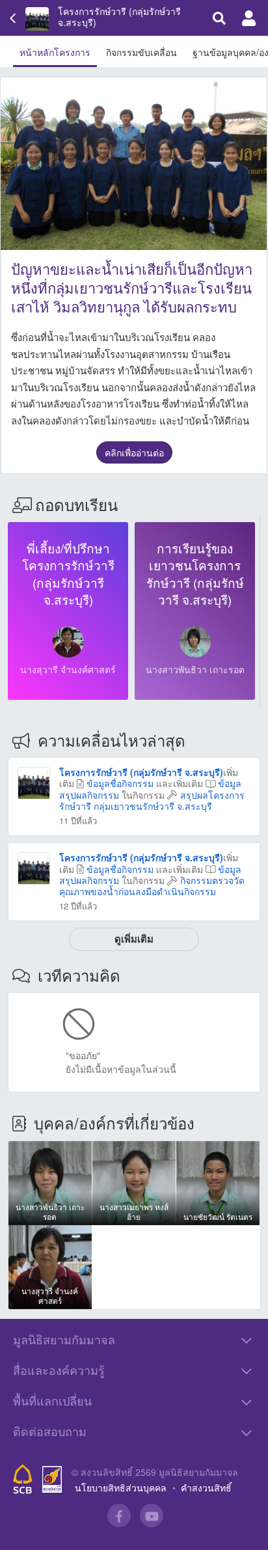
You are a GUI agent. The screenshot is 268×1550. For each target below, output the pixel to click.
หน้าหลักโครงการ (55, 52)
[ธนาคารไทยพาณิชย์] (23, 1479)
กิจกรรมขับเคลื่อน (141, 52)
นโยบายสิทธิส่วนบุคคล (121, 1487)
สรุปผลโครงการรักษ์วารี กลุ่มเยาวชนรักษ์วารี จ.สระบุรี (152, 800)
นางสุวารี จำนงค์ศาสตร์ (68, 669)
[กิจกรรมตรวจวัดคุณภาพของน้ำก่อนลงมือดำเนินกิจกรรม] (33, 867)
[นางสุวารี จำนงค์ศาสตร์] (68, 641)
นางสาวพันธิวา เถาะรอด (195, 669)
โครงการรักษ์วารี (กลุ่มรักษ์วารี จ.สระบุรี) (119, 17)
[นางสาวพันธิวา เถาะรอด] (195, 641)
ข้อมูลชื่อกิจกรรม (120, 783)
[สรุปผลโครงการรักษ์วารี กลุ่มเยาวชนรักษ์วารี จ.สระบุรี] (33, 781)
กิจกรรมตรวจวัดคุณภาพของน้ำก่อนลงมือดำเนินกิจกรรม (152, 886)
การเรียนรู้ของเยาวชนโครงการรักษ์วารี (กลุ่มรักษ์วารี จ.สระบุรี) (195, 574)
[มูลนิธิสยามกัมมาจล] (52, 1479)
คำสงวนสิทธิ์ (206, 1487)
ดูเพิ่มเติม (134, 939)
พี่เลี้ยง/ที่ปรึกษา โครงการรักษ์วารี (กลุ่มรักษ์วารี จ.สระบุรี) (68, 574)
